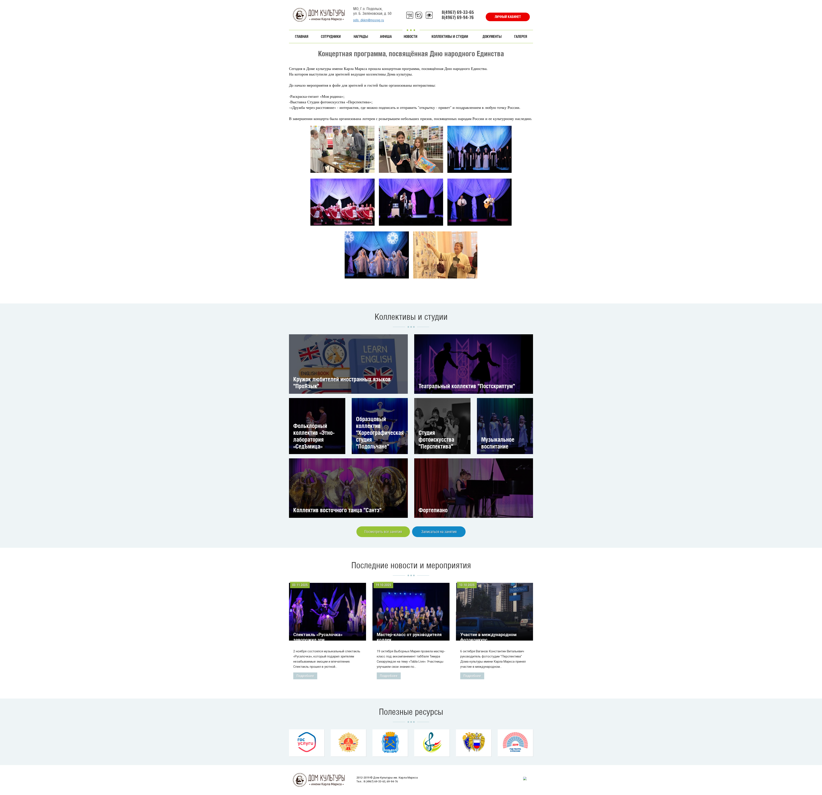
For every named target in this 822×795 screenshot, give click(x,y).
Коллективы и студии (450, 36)
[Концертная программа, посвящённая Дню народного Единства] (342, 149)
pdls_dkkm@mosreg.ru (368, 20)
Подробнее (305, 676)
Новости (410, 36)
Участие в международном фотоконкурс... (488, 637)
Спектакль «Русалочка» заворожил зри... (317, 637)
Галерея (520, 36)
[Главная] (319, 15)
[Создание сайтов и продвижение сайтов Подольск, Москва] (525, 778)
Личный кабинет (508, 17)
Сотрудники (331, 36)
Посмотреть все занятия (383, 531)
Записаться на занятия (439, 531)
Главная (301, 36)
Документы (492, 36)
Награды (361, 36)
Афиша (386, 36)
